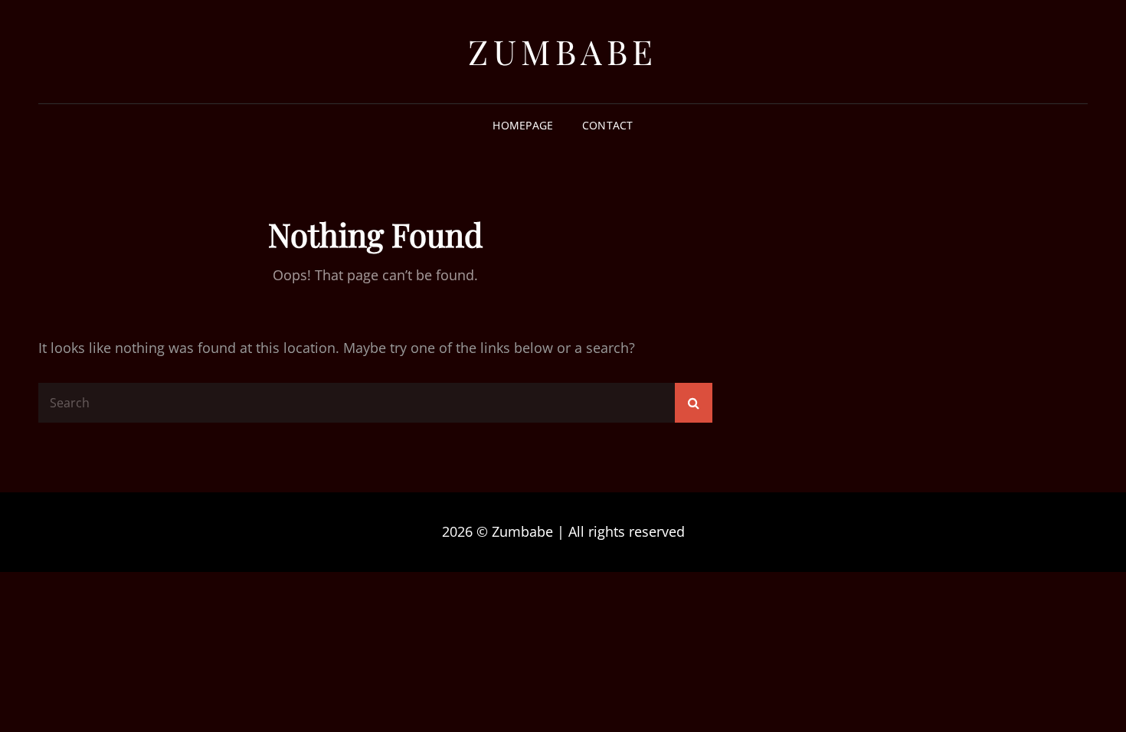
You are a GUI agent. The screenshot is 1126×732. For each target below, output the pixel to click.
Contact (607, 125)
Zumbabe (563, 51)
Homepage (523, 125)
